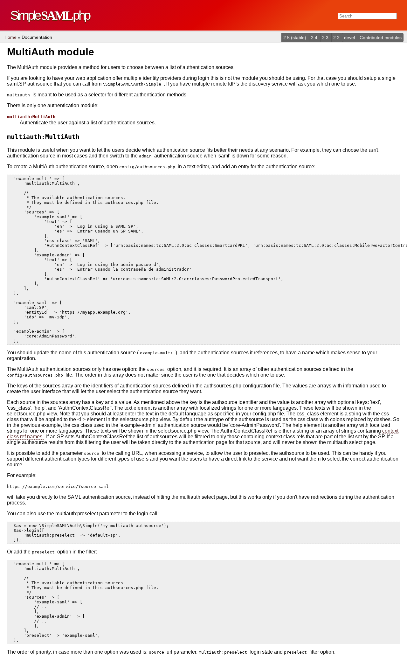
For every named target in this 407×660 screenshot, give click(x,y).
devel (350, 37)
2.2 (337, 37)
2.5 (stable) (295, 37)
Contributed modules (381, 37)
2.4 (315, 37)
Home (11, 37)
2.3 (326, 37)
